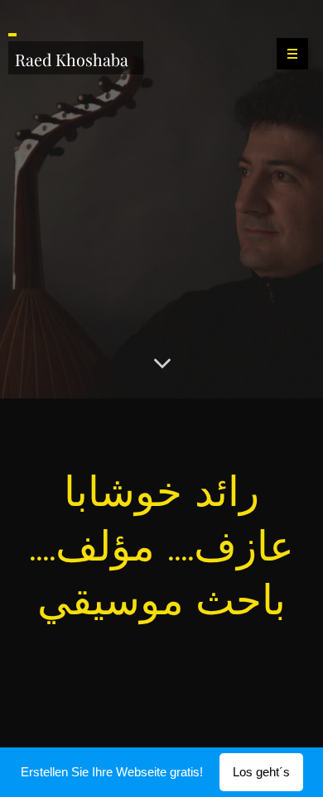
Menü (292, 53)
